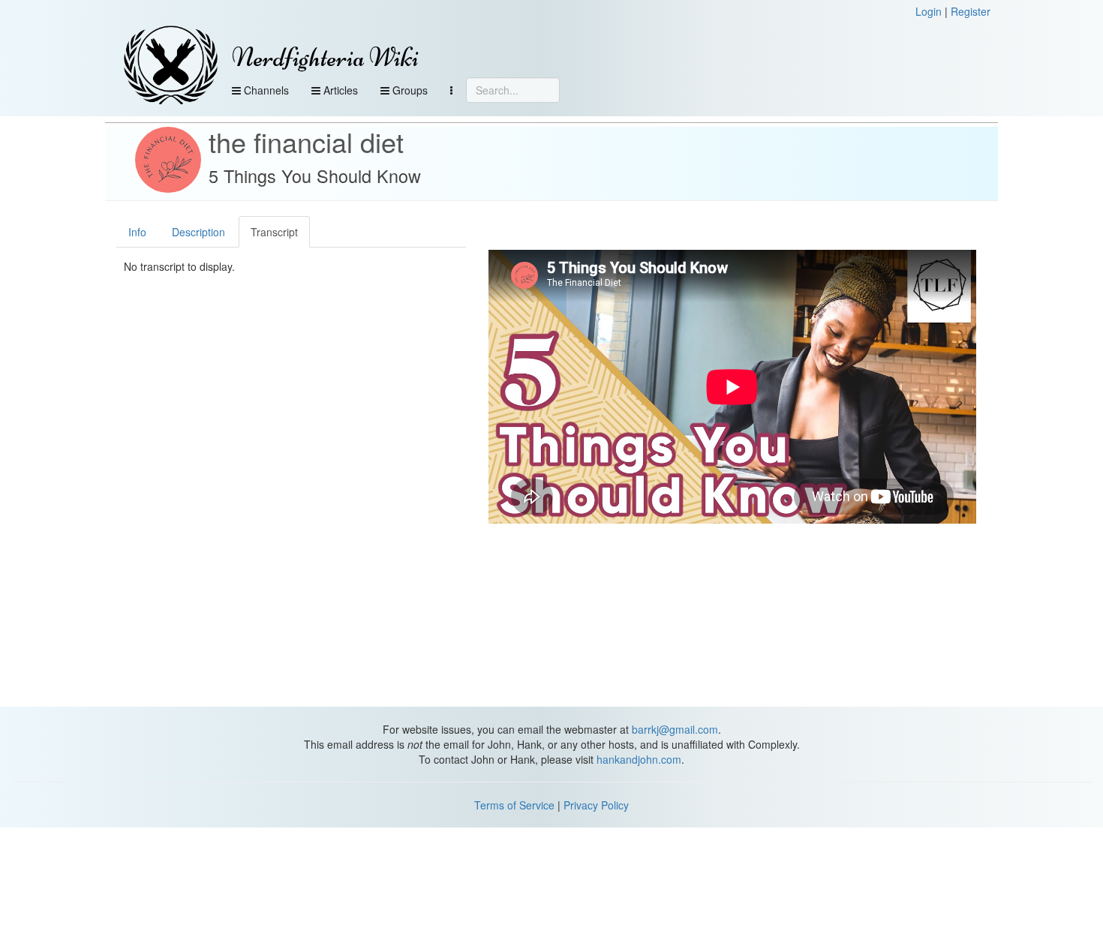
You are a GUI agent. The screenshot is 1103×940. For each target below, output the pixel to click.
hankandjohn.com (639, 759)
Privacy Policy (596, 804)
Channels (265, 90)
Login (928, 11)
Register (970, 11)
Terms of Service (514, 804)
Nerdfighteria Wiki (325, 57)
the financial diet (306, 141)
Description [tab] (198, 231)
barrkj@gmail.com (675, 729)
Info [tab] (137, 231)
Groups (408, 90)
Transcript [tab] (274, 231)
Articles (339, 90)
